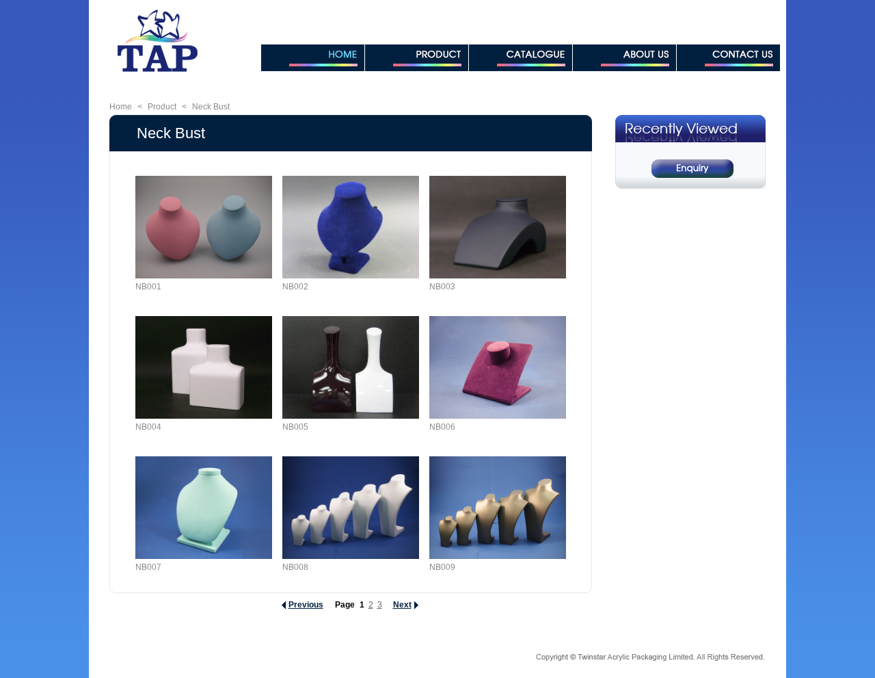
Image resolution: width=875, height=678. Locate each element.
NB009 (442, 567)
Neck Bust (211, 107)
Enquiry (692, 168)
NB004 (148, 427)
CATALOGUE (520, 57)
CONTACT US (728, 57)
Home (120, 107)
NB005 (295, 427)
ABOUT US (624, 57)
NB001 (148, 286)
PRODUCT (416, 57)
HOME (312, 57)
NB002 (295, 286)
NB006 (442, 427)
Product (162, 107)
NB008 (295, 567)
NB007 (148, 567)
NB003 (442, 286)
